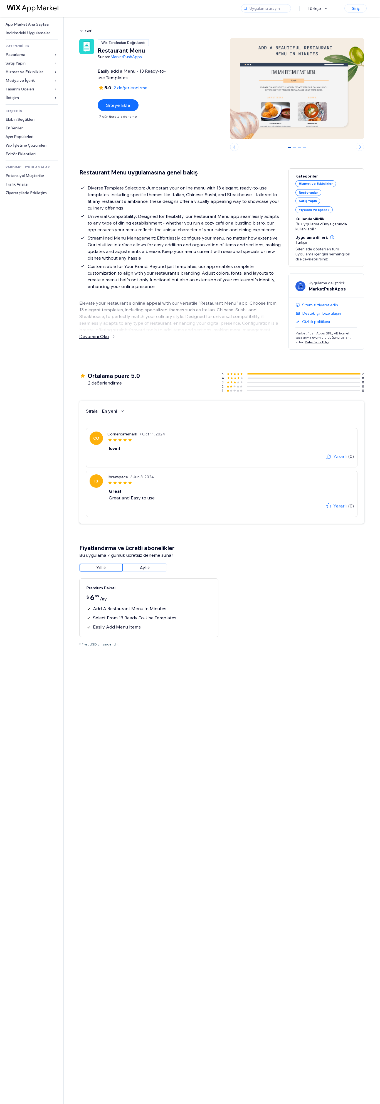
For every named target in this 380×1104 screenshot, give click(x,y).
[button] (332, 237)
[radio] (101, 567)
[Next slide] (360, 147)
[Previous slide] (234, 147)
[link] (31, 24)
